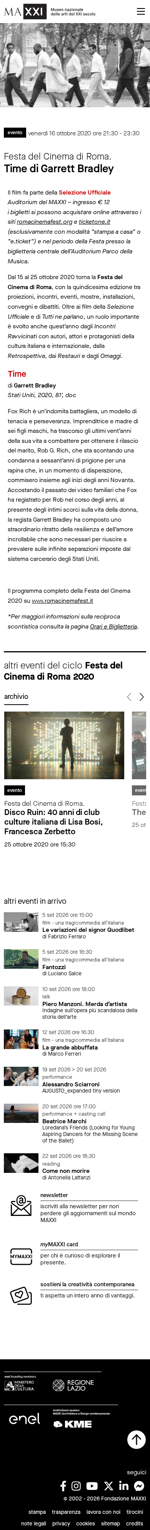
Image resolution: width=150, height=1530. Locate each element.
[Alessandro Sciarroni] (21, 1076)
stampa (37, 1512)
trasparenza (66, 1512)
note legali (33, 1523)
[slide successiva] (141, 697)
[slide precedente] (129, 697)
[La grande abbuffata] (21, 1039)
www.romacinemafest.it (62, 601)
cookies (85, 1523)
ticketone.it (94, 222)
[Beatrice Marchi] (21, 1113)
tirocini (135, 1512)
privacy (61, 1523)
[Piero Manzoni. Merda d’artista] (21, 995)
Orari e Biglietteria (113, 626)
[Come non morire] (21, 1163)
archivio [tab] (16, 696)
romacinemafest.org (44, 222)
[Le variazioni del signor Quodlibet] (21, 922)
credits (134, 1523)
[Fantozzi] (21, 959)
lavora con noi (103, 1512)
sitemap (110, 1523)
